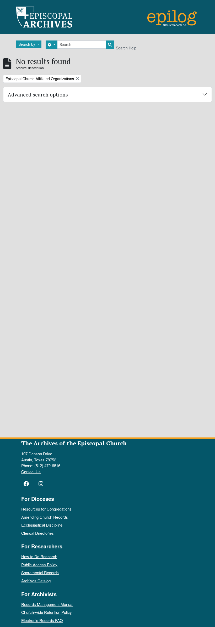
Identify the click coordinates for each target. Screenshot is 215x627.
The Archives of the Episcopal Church (74, 443)
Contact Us (31, 471)
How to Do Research (39, 556)
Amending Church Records (44, 517)
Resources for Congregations (46, 509)
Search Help (126, 47)
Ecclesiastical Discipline (41, 525)
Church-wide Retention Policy (46, 612)
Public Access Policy (39, 564)
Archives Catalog (36, 580)
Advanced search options (38, 94)
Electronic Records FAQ (42, 620)
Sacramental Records (40, 572)
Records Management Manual (47, 604)
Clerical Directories (37, 533)
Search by (27, 44)
